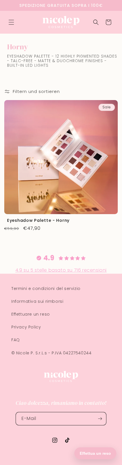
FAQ (15, 340)
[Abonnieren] (100, 418)
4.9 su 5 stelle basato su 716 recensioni (61, 270)
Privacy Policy (26, 327)
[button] (11, 22)
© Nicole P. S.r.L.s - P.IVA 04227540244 (51, 353)
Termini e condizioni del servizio (46, 288)
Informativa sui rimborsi (37, 301)
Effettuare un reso (30, 314)
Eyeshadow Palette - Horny (38, 220)
